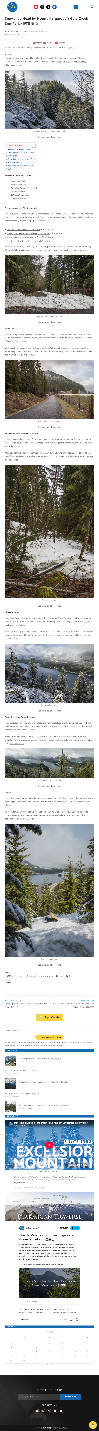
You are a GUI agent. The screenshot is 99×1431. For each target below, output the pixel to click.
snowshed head (39, 31)
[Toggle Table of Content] (33, 146)
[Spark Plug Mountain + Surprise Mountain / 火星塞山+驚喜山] (10, 1060)
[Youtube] (36, 7)
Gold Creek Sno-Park (44, 348)
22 (11, 1356)
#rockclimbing (54, 1180)
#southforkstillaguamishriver (68, 1180)
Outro (10, 169)
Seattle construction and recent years (23, 241)
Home (7, 47)
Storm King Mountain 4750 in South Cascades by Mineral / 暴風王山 (43, 1105)
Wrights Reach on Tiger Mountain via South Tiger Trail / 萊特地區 (43, 1082)
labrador (27, 31)
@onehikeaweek (80, 1177)
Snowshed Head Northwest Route (22, 159)
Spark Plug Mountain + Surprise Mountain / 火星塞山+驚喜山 (41, 1059)
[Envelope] (61, 1411)
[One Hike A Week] (49, 1206)
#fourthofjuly (29, 1180)
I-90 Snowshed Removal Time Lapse (23, 229)
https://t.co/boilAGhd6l (65, 1177)
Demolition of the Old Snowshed (21, 152)
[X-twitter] (48, 7)
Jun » (51, 1365)
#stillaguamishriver (19, 1182)
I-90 (20, 31)
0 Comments (29, 1062)
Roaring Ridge (81, 61)
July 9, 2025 (40, 1188)
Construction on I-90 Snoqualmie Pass (24, 237)
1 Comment (29, 1108)
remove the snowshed (29, 217)
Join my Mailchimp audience (49, 1037)
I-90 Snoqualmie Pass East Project (79, 246)
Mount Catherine (63, 61)
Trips (13, 47)
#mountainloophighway (41, 1180)
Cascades (14, 31)
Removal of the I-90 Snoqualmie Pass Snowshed (28, 233)
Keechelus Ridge (17, 743)
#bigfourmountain (18, 1180)
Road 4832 (12, 155)
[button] (76, 7)
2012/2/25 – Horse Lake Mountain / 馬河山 (20, 1070)
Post (22, 976)
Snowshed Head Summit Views (20, 165)
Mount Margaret (31, 58)
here (59, 137)
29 (11, 1360)
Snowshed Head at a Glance (19, 149)
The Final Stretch (15, 162)
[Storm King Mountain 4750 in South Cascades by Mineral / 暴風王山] (10, 1106)
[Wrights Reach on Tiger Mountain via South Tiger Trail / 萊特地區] (10, 1083)
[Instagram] (42, 7)
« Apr (47, 1365)
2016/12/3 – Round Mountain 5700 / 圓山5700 (22, 1094)
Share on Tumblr (46, 976)
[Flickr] (54, 7)
